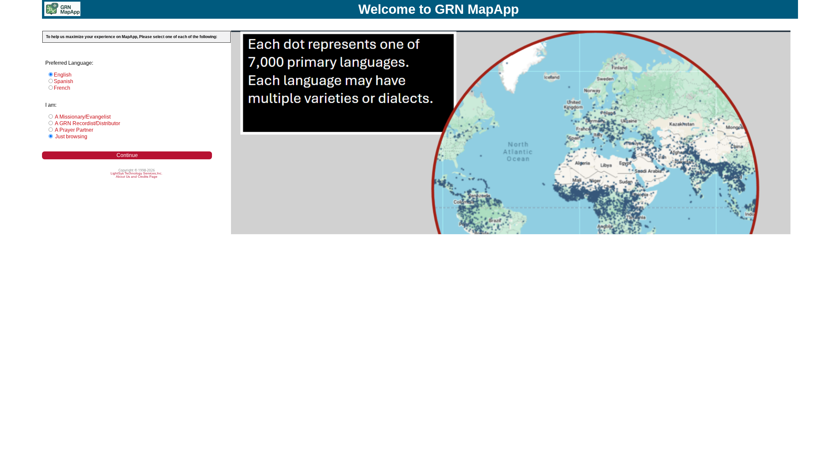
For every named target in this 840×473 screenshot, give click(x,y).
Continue (127, 155)
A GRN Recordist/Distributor (87, 123)
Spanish (63, 81)
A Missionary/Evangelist (82, 117)
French (62, 88)
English (63, 75)
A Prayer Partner (73, 130)
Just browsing (70, 136)
